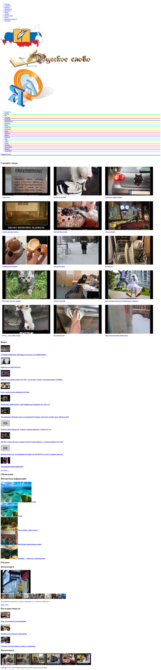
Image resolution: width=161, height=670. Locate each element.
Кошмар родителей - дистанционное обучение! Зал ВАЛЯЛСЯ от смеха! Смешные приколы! (32, 454)
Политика (7, 129)
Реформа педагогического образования (14, 634)
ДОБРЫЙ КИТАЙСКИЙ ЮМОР (12, 467)
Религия (7, 137)
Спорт (6, 143)
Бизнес (6, 113)
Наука (6, 125)
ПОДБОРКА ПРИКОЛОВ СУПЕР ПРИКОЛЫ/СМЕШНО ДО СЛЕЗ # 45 (25, 404)
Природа (7, 133)
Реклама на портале (10, 19)
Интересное (8, 9)
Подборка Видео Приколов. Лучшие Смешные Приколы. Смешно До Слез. (26, 429)
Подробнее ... (5, 470)
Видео (6, 17)
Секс (6, 139)
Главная (7, 4)
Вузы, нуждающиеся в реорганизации (13, 621)
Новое (6, 12)
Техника (7, 145)
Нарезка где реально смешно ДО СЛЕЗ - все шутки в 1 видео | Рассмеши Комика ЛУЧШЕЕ (32, 379)
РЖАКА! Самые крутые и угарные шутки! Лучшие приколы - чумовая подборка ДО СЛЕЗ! (32, 442)
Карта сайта (4, 604)
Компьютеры (8, 121)
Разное (6, 135)
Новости (7, 7)
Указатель (7, 112)
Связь (6, 141)
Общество (7, 127)
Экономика (8, 150)
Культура (7, 123)
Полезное (7, 10)
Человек (7, 148)
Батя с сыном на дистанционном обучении (15, 392)
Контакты (7, 21)
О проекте (7, 5)
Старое (6, 14)
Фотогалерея (8, 15)
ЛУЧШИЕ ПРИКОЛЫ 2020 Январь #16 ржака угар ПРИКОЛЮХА (23, 355)
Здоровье (7, 117)
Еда (5, 115)
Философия (8, 147)
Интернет (7, 119)
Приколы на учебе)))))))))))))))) (11, 367)
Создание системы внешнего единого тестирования (18, 646)
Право (6, 131)
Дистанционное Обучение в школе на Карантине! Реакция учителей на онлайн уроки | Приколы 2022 (35, 417)
